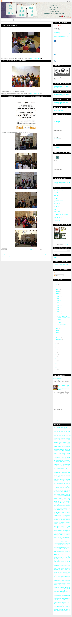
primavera (68, 587)
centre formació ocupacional (65, 535)
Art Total (55, 197)
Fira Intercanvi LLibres (65, 471)
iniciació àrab (67, 561)
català (67, 534)
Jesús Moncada (68, 476)
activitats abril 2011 (60, 515)
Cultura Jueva (65, 461)
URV (60, 510)
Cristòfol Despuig (59, 461)
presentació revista (56, 587)
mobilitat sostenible (61, 568)
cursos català (56, 547)
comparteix (68, 537)
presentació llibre (66, 586)
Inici (26, 254)
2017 (56, 354)
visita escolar (65, 603)
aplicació (58, 523)
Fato (68, 467)
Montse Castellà (65, 484)
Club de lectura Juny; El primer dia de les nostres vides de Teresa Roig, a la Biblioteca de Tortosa (63, 387)
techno (55, 602)
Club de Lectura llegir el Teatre (62, 456)
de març (57, 291)
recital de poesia (62, 591)
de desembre (58, 339)
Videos (56, 512)
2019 (56, 358)
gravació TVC (66, 558)
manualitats (57, 565)
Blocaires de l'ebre (57, 220)
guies (59, 560)
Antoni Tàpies (66, 441)
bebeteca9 (61, 524)
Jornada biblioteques (67, 477)
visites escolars (59, 606)
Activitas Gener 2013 (67, 430)
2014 (56, 349)
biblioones (59, 527)
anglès (69, 522)
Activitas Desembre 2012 (59, 430)
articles (64, 523)
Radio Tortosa (56, 195)
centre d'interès (57, 536)
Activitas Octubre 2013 (63, 434)
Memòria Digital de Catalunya (58, 484)
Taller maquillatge (61, 506)
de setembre (58, 334)
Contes (65, 460)
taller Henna (66, 594)
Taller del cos (68, 505)
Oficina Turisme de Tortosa (59, 205)
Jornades (55, 479)
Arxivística (56, 198)
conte (60, 544)
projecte (61, 588)
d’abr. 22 (59, 307)
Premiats (61, 495)
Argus (69, 441)
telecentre (59, 602)
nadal (57, 569)
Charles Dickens (56, 447)
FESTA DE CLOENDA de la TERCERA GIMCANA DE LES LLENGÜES (25, 96)
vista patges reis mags (66, 606)
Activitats (3, 19)
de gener (58, 287)
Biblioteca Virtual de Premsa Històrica (61, 180)
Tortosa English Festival (58, 509)
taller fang (60, 596)
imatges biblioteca (57, 561)
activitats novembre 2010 (66, 519)
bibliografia (68, 526)
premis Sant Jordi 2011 (57, 583)
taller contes (64, 595)
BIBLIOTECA (10, 19)
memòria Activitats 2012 (62, 566)
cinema (55, 537)
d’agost (57, 332)
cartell (61, 534)
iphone (69, 562)
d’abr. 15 (59, 302)
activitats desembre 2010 (66, 515)
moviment (66, 568)
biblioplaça (64, 527)
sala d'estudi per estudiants (66, 592)
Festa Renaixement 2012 (64, 469)
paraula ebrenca (56, 579)
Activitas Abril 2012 (63, 428)
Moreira (69, 484)
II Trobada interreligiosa (62, 476)
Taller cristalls (58, 505)
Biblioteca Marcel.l (57, 147)
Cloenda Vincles (66, 447)
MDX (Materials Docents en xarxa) (59, 482)
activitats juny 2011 (63, 518)
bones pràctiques (67, 530)
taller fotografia (65, 596)
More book (70, 420)
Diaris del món (61, 465)
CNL (65, 443)
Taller (55, 505)
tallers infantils (58, 601)
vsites (60, 609)
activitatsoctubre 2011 (57, 522)
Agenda (15, 19)
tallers (64, 599)
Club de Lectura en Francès (62, 456)
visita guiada (62, 605)
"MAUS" (55, 257)
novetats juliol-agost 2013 (62, 576)
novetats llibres (60, 577)
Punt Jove (55, 193)
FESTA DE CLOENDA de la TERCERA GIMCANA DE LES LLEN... (63, 318)
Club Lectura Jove (65, 449)
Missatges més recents (6, 254)
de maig (57, 326)
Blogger (66, 244)
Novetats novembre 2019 (57, 378)
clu (58, 537)
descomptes (66, 547)
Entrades (57, 273)
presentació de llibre (58, 586)
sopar (60, 594)
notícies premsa (64, 569)
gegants (59, 557)
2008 (56, 284)
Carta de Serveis (62, 445)
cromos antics (56, 546)
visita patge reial (67, 605)
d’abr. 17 (59, 305)
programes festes (56, 588)
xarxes (67, 609)
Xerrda (66, 514)
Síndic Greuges (67, 504)
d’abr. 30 (59, 314)
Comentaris (57, 275)
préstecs (63, 590)
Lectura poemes (60, 480)
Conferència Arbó (60, 460)
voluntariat (56, 607)
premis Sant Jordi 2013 (64, 583)
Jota (63, 479)
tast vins (62, 601)
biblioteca (68, 527)
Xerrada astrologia (62, 514)
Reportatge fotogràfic (63, 498)
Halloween (65, 475)
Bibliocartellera (57, 201)
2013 (56, 347)
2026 (56, 371)
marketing (65, 565)
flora (57, 556)
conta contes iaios (62, 543)
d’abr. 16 (59, 304)
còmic (59, 547)
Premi (67, 494)
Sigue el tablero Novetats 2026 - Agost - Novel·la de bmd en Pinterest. (61, 95)
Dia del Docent (56, 465)
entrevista (68, 551)
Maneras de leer (67, 482)
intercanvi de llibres (57, 562)
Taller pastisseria (67, 506)
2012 (56, 345)
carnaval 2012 (68, 533)
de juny (57, 328)
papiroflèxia (68, 577)
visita (61, 603)
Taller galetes (56, 506)
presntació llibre (63, 587)
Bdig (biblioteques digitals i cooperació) (61, 212)
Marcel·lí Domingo (57, 483)
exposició (56, 554)
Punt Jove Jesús (56, 206)
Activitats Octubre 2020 (58, 110)
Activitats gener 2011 (57, 439)
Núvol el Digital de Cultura (59, 190)
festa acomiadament (65, 554)
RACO (64, 495)
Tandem (58, 508)
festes (69, 554)
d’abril (57, 293)
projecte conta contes (57, 590)
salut (54, 594)
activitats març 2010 (58, 519)
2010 (56, 341)
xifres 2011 (68, 610)
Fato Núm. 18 (59, 468)
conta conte (56, 541)
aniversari (55, 523)
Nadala (61, 486)
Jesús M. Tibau (56, 219)
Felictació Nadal (56, 469)
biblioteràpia (60, 530)
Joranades (60, 477)
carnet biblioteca (56, 534)
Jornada (63, 477)
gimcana (66, 557)
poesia (69, 580)
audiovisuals (55, 524)
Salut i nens (56, 192)
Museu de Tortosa (56, 486)
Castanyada (55, 446)
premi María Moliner (63, 581)
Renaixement (56, 498)
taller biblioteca (59, 595)
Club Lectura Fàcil (59, 449)
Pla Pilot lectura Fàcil (57, 494)
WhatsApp (68, 512)
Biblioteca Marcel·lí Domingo (59, 149)
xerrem (62, 610)
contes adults (68, 544)
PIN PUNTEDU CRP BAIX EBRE (60, 208)
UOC (58, 510)
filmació (55, 556)
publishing (65, 420)
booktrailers (60, 531)
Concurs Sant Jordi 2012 (60, 458)
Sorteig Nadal (62, 504)
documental (68, 550)
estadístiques (60, 552)
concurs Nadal (60, 538)
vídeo (62, 609)
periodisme (65, 579)
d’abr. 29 (59, 313)
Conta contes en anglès (10, 25)
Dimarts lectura (65, 465)
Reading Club (61, 497)
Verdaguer (67, 510)
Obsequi (56, 491)
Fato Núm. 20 (68, 468)
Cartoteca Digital (67, 445)
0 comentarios (36, 58)
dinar (65, 550)
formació (65, 556)
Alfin (59, 441)
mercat (67, 566)
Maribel (61, 483)
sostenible (62, 594)
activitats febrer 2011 (57, 516)
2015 (56, 351)
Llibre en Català (65, 480)
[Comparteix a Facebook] (6, 58)
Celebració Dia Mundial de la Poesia (64, 446)
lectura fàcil (58, 564)
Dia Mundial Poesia (57, 464)
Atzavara (60, 442)
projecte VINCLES (66, 588)
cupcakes (59, 546)
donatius (55, 551)
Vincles (59, 512)
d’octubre (58, 336)
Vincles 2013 (64, 512)
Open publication (57, 420)
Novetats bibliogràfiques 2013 (61, 487)
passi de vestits (61, 579)
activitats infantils (64, 516)
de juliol (58, 330)
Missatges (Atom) (10, 256)
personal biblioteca (59, 580)
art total (61, 523)
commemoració (64, 537)
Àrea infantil (42, 19)
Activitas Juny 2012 (57, 431)
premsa (69, 583)
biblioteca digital (57, 529)
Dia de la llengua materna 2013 (65, 464)
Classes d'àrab (61, 447)
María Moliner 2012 (67, 483)
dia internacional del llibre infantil (64, 548)
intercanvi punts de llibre (64, 562)
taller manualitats (65, 598)
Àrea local (30, 19)
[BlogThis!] (3, 58)
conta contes (64, 542)
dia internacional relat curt (58, 550)
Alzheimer (62, 441)
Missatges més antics (47, 254)
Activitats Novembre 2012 (58, 438)
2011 (56, 343)
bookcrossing (56, 531)
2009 (56, 286)
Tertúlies (61, 508)
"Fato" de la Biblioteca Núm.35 (59, 117)
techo (57, 602)
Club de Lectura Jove (57, 453)
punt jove (55, 591)
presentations (56, 138)
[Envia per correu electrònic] (2, 58)
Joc (57, 477)
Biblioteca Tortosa (57, 140)
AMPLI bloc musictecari (58, 209)
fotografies (55, 557)
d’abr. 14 (59, 300)
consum (69, 540)
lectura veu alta (62, 564)
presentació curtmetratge (66, 584)
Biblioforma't (61, 443)
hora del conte (62, 560)
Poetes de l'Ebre (63, 494)
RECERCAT (67, 495)
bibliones (55, 527)
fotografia (68, 556)
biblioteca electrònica (66, 529)
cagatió (60, 533)
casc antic (63, 534)
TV (69, 504)
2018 (56, 356)
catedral (69, 534)
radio (58, 591)
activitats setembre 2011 (66, 520)
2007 (56, 282)
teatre (69, 601)
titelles (63, 602)
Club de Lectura (64, 450)
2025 (56, 369)
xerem (69, 609)
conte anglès (64, 544)
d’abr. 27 (59, 311)
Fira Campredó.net (59, 471)
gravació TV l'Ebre (61, 558)
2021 (56, 361)
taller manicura (58, 598)
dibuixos (63, 550)
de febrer (58, 289)
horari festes (67, 560)
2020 (56, 360)
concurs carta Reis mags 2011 (58, 540)
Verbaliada (63, 510)
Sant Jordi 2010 (60, 501)
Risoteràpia (55, 499)
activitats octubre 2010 (57, 520)
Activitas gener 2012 (59, 436)
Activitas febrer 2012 (62, 435)
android (67, 522)
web (64, 609)
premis (69, 581)
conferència (65, 540)
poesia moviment (56, 581)
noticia (60, 569)
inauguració (62, 561)
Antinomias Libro (57, 203)
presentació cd (57, 584)
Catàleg (20, 19)
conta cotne (66, 543)
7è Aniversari (63, 427)
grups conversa (56, 560)
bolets (64, 530)
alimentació (63, 522)
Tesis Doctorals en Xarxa (66, 508)
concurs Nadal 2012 (67, 538)
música (55, 569)
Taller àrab (55, 508)
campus (62, 533)
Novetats (24, 19)
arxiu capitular (68, 523)
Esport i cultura (64, 467)
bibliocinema (63, 526)
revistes (55, 592)
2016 (56, 352)
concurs (55, 538)
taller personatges (59, 599)
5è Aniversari (58, 427)
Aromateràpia (56, 442)
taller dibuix (68, 595)
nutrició (65, 577)
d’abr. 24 (59, 309)
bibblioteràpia (68, 524)
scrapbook (57, 594)
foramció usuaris (60, 556)
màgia (69, 568)
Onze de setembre (60, 491)
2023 (56, 365)
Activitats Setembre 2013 (66, 438)
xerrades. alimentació (57, 610)
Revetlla (69, 498)
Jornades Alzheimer (60, 479)
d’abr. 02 (59, 296)
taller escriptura (56, 596)
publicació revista (67, 590)
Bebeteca (56, 443)
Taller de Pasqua (63, 505)
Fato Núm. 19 (63, 468)
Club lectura (49, 19)
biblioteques (56, 530)
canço (65, 533)
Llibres (69, 480)
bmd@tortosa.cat (57, 32)
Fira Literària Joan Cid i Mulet (60, 472)
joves (54, 564)
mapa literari (62, 565)
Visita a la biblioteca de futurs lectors (14, 60)
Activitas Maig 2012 (64, 431)
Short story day (58, 504)
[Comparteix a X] (5, 58)
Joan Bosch (55, 477)
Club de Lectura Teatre (65, 453)
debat (63, 547)
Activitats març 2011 (64, 439)
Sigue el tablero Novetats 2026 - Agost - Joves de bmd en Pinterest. (61, 103)
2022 (56, 363)
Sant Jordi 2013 (60, 502)
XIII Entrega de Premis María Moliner (57, 123)
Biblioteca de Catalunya (58, 200)
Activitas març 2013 (67, 436)
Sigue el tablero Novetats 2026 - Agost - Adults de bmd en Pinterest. (61, 87)
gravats (69, 558)
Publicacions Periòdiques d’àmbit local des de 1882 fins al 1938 (62, 183)
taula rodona (66, 601)
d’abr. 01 (59, 295)
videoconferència (56, 603)
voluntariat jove (62, 607)
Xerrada (56, 514)
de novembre (58, 337)
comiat (60, 537)
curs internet (68, 546)
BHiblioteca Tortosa (66, 442)
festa (60, 554)
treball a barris (66, 602)
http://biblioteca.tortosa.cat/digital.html (61, 36)
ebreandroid (59, 551)
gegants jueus (62, 557)
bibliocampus (56, 526)
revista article (68, 591)
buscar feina (64, 531)
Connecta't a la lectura (58, 217)
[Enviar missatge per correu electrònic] (41, 58)
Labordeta (66, 479)
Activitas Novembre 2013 (62, 432)
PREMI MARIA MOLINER (66, 492)
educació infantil (64, 551)
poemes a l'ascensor (65, 580)
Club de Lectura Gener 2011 (65, 452)
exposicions (67, 552)
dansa (61, 547)
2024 (56, 367)
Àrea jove (36, 19)
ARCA (67, 427)
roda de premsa (58, 592)
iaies (69, 560)
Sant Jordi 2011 (66, 501)
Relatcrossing (68, 497)
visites (55, 606)
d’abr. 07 (59, 298)
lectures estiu (67, 564)
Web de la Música (57, 211)
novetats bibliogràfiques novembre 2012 (61, 573)
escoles (55, 552)
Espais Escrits (58, 467)
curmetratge (63, 546)
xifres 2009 (65, 610)
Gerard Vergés (60, 475)
